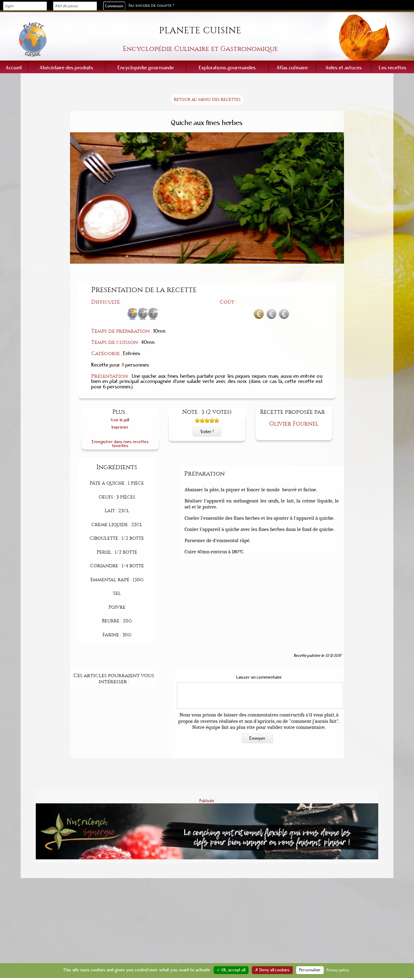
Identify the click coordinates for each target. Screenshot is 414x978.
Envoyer (257, 738)
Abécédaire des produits (66, 67)
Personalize (310, 970)
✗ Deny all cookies (272, 970)
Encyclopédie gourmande (146, 67)
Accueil (14, 67)
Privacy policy (338, 970)
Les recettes (392, 67)
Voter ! (207, 431)
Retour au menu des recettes (207, 99)
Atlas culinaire (292, 67)
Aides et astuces (344, 67)
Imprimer (120, 427)
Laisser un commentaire (259, 677)
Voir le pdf (120, 420)
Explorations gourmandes (227, 67)
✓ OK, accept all (231, 970)
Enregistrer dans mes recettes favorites (120, 444)
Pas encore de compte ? (151, 6)
